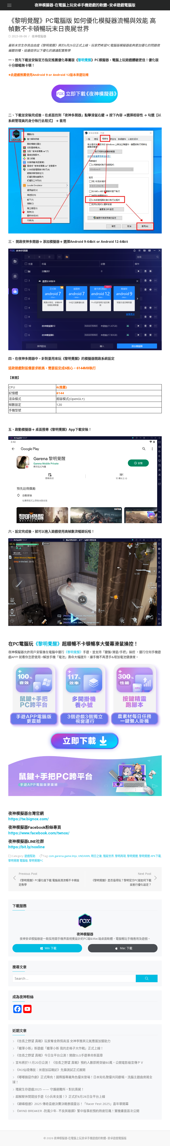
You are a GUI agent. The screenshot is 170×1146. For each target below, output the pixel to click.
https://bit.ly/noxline (26, 847)
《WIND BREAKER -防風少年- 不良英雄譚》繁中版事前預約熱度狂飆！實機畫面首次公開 (77, 1111)
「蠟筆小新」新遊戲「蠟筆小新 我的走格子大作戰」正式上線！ (59, 1048)
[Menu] (9, 5)
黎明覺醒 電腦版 (18, 860)
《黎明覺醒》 (47, 644)
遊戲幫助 (29, 856)
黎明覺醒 (84, 60)
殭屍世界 (108, 856)
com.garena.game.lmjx (63, 856)
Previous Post (49, 879)
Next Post (121, 879)
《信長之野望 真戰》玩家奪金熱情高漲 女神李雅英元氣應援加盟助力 (63, 1041)
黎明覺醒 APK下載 (150, 856)
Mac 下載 (126, 948)
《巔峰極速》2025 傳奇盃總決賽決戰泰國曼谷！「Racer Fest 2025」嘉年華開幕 (72, 1104)
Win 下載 (50, 948)
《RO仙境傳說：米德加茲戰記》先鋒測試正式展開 (50, 1070)
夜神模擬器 (39, 36)
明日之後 (96, 856)
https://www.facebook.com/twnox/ (38, 833)
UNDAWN (84, 856)
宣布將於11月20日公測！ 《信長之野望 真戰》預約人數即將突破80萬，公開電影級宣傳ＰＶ (79, 1062)
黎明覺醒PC (36, 860)
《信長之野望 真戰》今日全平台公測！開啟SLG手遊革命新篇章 (59, 1055)
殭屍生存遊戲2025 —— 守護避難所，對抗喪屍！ (50, 1089)
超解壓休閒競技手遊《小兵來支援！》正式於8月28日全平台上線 (60, 1096)
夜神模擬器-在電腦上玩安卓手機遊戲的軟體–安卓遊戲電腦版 (85, 5)
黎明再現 (120, 856)
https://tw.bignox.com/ (28, 819)
